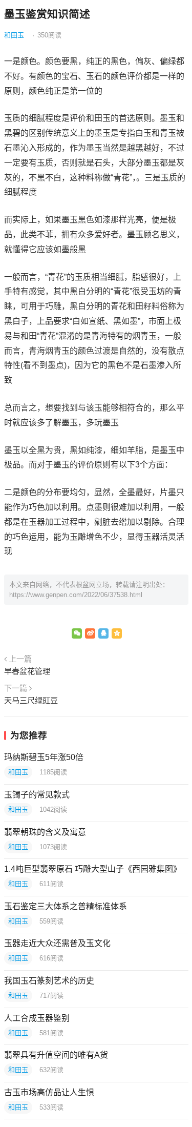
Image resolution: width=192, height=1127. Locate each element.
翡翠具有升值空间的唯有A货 (56, 1055)
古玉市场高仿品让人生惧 (49, 1092)
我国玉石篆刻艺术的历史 (49, 980)
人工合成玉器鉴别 (37, 1018)
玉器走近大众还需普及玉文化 (57, 943)
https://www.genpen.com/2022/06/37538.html (75, 595)
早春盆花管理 (27, 671)
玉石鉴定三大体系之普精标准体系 (65, 906)
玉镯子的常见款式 (37, 794)
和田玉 (14, 35)
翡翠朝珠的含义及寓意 (45, 832)
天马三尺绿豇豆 (31, 700)
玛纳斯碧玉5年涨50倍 (43, 757)
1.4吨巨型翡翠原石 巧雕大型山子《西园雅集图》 (92, 869)
